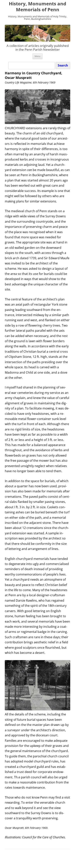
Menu (37, 56)
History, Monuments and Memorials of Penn (37, 7)
